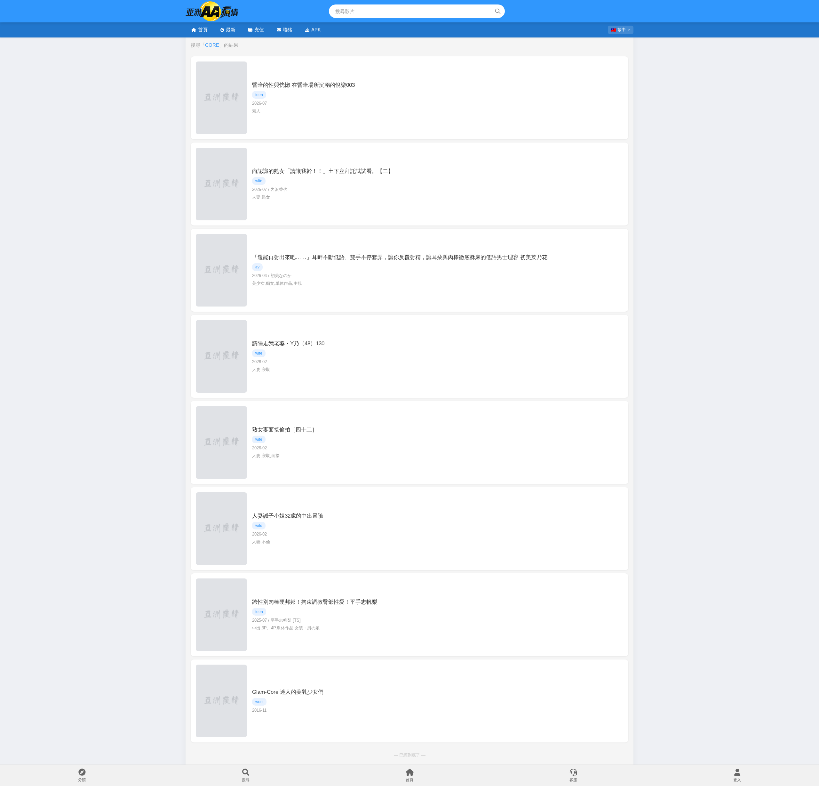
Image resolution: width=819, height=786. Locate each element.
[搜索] (498, 11)
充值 (259, 29)
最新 (230, 29)
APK (316, 29)
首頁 (203, 29)
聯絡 (287, 29)
